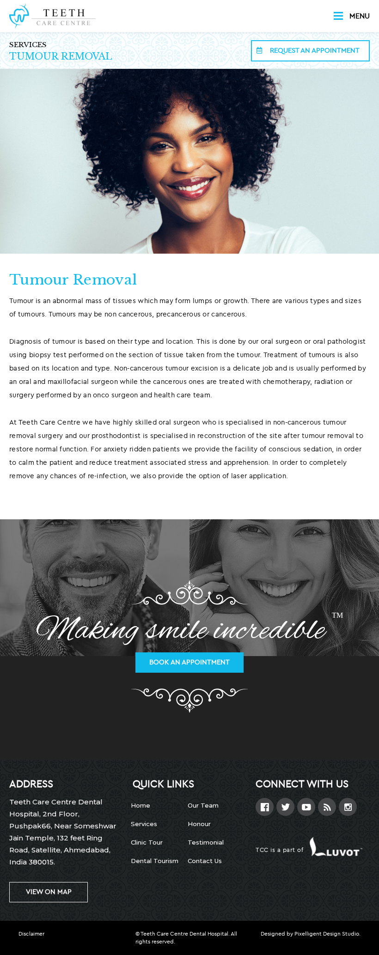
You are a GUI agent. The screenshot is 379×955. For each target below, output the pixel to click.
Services (28, 44)
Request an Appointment (314, 50)
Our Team (203, 805)
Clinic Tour (147, 842)
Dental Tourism (154, 860)
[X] (285, 807)
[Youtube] (306, 807)
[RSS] (327, 807)
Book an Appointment (189, 662)
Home (140, 805)
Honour (199, 823)
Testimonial (206, 842)
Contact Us (205, 860)
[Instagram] (348, 807)
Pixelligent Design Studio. (327, 934)
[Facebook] (265, 807)
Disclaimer (31, 934)
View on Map (49, 891)
